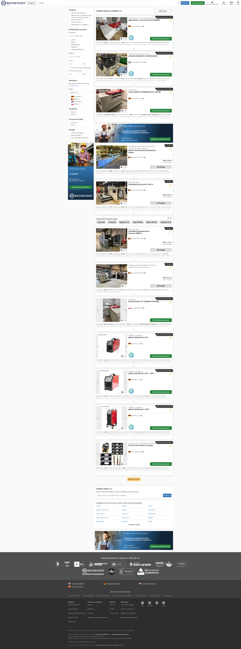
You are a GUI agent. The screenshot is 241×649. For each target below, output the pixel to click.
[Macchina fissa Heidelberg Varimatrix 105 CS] (111, 193)
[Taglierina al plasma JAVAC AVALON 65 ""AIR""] (111, 418)
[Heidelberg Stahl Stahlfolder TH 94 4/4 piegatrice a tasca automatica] (111, 276)
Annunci (74, 122)
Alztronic (125, 514)
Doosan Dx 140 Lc (155, 595)
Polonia (77, 104)
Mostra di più (135, 525)
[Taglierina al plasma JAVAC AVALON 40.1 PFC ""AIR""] (111, 382)
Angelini (125, 521)
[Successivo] (125, 29)
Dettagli (162, 167)
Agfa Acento (100, 514)
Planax (150, 521)
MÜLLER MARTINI (77, 49)
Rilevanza (163, 11)
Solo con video (76, 135)
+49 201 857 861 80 (149, 584)
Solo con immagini (78, 133)
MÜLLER (74, 47)
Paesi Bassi (78, 101)
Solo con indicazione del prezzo (81, 68)
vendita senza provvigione (81, 187)
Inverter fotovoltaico (103, 595)
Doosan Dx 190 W (88, 595)
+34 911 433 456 (77, 587)
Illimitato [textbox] (74, 92)
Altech (124, 510)
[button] (238, 3)
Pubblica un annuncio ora (160, 139)
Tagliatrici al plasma (168, 222)
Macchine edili (76, 20)
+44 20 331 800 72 (78, 584)
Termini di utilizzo (113, 645)
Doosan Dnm (168, 595)
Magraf (150, 518)
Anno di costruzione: (75, 71)
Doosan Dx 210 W (74, 595)
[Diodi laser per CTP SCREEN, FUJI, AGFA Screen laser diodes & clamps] (111, 454)
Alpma (124, 506)
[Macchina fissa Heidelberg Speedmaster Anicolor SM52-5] (111, 240)
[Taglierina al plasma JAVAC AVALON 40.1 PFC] (111, 346)
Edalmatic (151, 510)
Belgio (77, 99)
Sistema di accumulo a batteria (122, 595)
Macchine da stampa (78, 13)
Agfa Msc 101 (124, 222)
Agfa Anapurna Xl (102, 518)
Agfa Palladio (138, 222)
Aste (73, 125)
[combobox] (80, 92)
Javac (73, 40)
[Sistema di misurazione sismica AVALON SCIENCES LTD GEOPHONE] (111, 64)
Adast (98, 506)
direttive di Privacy (101, 645)
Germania (78, 96)
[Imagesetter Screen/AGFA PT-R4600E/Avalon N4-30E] (111, 100)
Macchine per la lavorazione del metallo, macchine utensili (81, 16)
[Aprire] (133, 48)
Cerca (186, 3)
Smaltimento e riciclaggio (80, 25)
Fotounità (101, 222)
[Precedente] (97, 29)
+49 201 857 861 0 (113, 584)
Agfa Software (151, 222)
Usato (73, 114)
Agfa (73, 42)
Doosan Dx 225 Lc (141, 595)
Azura (150, 506)
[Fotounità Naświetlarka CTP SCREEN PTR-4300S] (111, 310)
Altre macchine (77, 22)
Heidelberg (75, 45)
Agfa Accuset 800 (102, 510)
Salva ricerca (134, 479)
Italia (74, 85)
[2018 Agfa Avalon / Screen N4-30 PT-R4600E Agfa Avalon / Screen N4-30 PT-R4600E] (111, 28)
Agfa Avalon (100, 521)
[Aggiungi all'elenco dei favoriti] (170, 20)
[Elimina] (179, 3)
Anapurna (125, 518)
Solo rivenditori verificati (79, 138)
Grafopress (152, 514)
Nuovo (74, 112)
